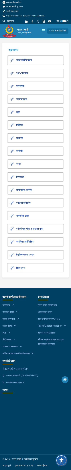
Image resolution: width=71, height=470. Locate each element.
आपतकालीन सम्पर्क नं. (14, 2)
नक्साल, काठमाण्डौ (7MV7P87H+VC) (21, 375)
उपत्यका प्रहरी (8, 312)
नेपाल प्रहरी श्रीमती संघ (47, 305)
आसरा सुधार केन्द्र (45, 312)
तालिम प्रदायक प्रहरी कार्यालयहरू (16, 353)
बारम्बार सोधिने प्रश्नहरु (14, 6)
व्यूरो (4, 333)
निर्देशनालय (7, 339)
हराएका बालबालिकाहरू (47, 333)
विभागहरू (6, 305)
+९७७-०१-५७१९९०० (14, 382)
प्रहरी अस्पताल (9, 319)
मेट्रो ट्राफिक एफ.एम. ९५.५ (49, 319)
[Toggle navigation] (43, 31)
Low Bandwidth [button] (57, 31)
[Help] (65, 379)
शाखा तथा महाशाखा (10, 346)
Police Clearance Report (50, 326)
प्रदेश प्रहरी (7, 326)
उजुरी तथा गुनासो (12, 11)
